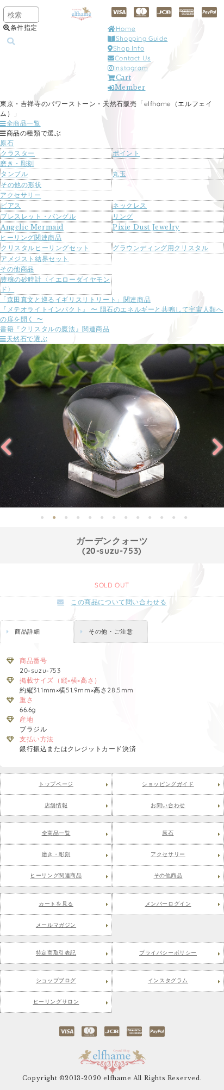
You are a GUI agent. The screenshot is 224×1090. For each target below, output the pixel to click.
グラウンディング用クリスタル (160, 248)
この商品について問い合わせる (118, 602)
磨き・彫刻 (17, 163)
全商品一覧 (24, 123)
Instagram (131, 68)
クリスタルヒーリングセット (45, 248)
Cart (123, 77)
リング (123, 216)
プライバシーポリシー (168, 953)
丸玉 (119, 174)
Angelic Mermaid (32, 227)
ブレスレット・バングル (38, 216)
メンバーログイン (168, 904)
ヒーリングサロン (56, 1002)
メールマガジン (56, 925)
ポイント (126, 153)
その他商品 (17, 269)
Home (125, 28)
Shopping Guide (141, 38)
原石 (7, 143)
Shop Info (128, 48)
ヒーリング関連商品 (30, 237)
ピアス (11, 205)
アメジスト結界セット (35, 259)
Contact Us (133, 58)
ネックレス (130, 205)
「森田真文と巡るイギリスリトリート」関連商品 (75, 299)
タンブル (14, 174)
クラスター (18, 153)
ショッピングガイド (168, 784)
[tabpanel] (112, 425)
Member (130, 87)
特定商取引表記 (56, 953)
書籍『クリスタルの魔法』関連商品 (55, 329)
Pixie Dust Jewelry (146, 227)
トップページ (56, 784)
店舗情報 (56, 805)
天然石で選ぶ (27, 339)
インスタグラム (168, 980)
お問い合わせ (168, 805)
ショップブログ (56, 980)
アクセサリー (20, 195)
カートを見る (56, 904)
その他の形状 (21, 185)
